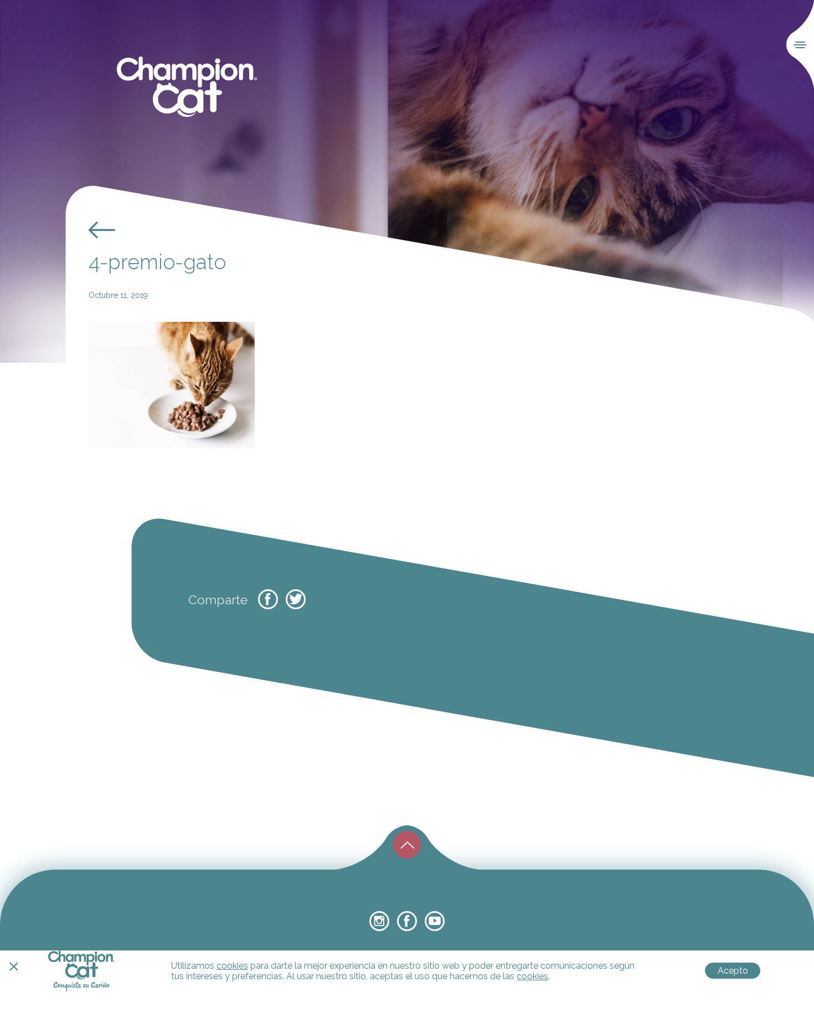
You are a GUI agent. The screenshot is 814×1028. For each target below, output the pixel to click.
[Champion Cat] (187, 87)
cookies (232, 965)
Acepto (733, 970)
